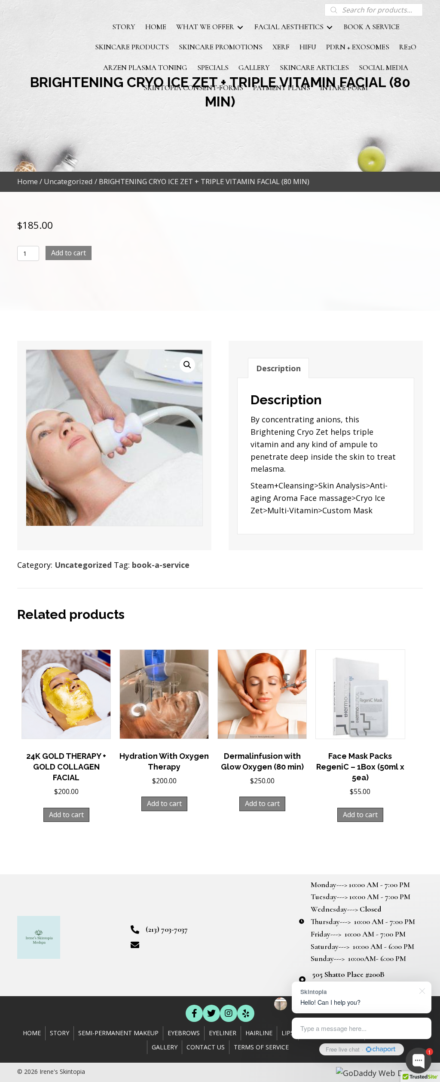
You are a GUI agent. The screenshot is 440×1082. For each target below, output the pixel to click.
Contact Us (205, 1047)
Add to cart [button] (66, 814)
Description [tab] (278, 368)
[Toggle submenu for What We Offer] (240, 28)
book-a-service (160, 565)
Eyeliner (222, 1033)
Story (59, 1033)
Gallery (164, 1047)
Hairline (258, 1033)
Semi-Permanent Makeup (118, 1033)
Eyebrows (184, 1033)
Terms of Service (261, 1047)
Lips (287, 1033)
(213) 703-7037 (167, 929)
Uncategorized (68, 181)
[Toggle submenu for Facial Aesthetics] (329, 28)
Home (27, 181)
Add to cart (68, 253)
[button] (187, 365)
